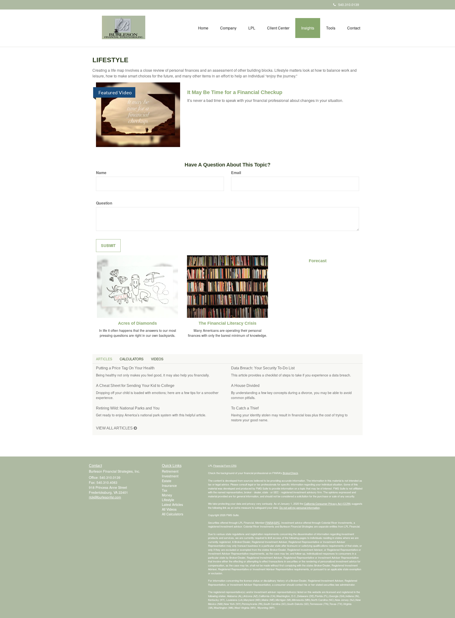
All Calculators (172, 514)
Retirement (170, 471)
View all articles (115, 428)
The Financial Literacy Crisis (227, 323)
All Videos (169, 509)
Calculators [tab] (131, 359)
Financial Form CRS (225, 465)
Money (167, 495)
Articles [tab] (104, 359)
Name (101, 172)
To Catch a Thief (245, 408)
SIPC (277, 522)
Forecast (318, 260)
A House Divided (245, 386)
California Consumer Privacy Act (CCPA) (327, 503)
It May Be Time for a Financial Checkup (234, 92)
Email (236, 172)
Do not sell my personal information (299, 507)
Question (104, 203)
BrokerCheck (290, 473)
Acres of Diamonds (137, 323)
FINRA (269, 522)
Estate (166, 480)
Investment (170, 476)
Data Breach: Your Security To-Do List (263, 368)
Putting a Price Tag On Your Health (125, 368)
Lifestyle (168, 499)
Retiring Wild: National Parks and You (127, 408)
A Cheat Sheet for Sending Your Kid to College (135, 386)
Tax (164, 490)
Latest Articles (172, 504)
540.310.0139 (348, 4)
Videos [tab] (157, 359)
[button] (228, 28)
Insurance (169, 485)
